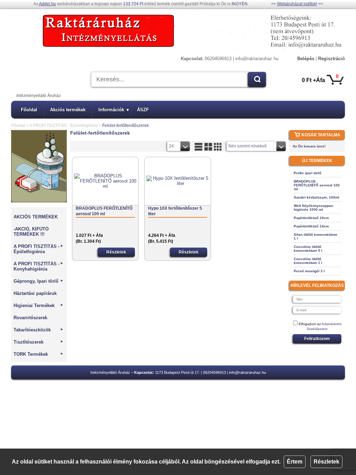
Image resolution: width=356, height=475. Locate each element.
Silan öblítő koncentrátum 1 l (315, 236)
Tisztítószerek (39, 342)
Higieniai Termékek (39, 305)
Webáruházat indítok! (297, 3)
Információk (113, 109)
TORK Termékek (39, 354)
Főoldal (29, 109)
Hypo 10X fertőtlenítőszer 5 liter (175, 211)
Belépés (305, 58)
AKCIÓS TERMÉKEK (36, 216)
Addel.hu (47, 3)
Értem (294, 462)
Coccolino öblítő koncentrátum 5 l (308, 248)
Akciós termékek (68, 109)
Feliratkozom (317, 338)
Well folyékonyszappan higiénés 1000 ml (313, 207)
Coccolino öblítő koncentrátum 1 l (308, 261)
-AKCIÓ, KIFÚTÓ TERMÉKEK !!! (31, 231)
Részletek (326, 462)
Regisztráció (331, 58)
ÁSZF (143, 109)
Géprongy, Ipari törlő (39, 281)
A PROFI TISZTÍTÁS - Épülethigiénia (64, 125)
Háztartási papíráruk (35, 293)
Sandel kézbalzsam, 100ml (316, 197)
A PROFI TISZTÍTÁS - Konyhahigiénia (39, 266)
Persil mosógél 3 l (309, 271)
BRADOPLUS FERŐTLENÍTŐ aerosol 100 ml (104, 211)
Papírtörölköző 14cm (311, 226)
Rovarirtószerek (30, 317)
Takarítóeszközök (39, 329)
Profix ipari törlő (307, 173)
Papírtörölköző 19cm (311, 218)
